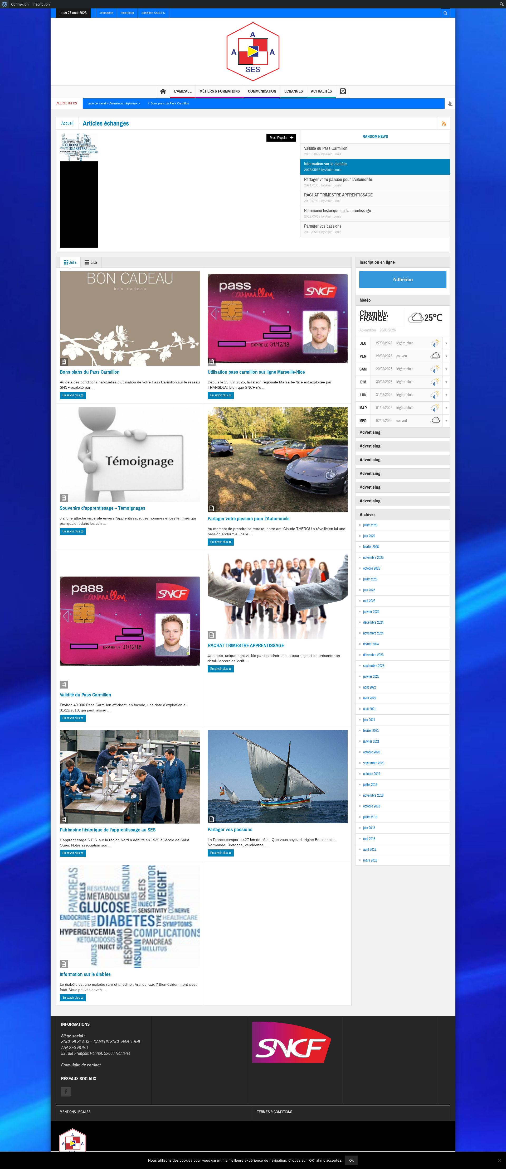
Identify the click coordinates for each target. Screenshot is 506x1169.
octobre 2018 (371, 806)
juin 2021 (369, 720)
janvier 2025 (371, 611)
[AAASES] (253, 51)
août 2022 (369, 687)
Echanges (293, 91)
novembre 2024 (373, 633)
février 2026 (371, 547)
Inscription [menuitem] (41, 4)
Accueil (67, 123)
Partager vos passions (230, 829)
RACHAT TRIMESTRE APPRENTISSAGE (246, 645)
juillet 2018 (370, 817)
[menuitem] (4, 4)
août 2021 (369, 709)
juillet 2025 (370, 579)
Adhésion (403, 279)
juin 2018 (369, 828)
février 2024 (371, 644)
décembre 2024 (373, 622)
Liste (94, 262)
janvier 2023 (371, 676)
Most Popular (279, 138)
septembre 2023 (373, 665)
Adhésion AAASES (153, 13)
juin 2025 (369, 590)
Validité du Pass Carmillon (85, 695)
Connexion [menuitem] (20, 4)
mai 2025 (369, 601)
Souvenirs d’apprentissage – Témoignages (102, 508)
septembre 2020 (373, 763)
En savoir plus (71, 395)
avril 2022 (369, 698)
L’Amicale (183, 91)
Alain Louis (333, 154)
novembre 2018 (373, 795)
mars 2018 (370, 860)
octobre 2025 (371, 568)
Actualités (321, 91)
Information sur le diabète (85, 974)
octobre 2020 (371, 752)
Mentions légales (75, 1112)
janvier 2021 (371, 741)
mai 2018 (369, 838)
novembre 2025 (373, 557)
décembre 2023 (373, 655)
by (323, 154)
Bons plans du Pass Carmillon (100, 103)
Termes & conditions (274, 1112)
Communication (262, 91)
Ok (351, 1160)
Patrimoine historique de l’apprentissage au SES (107, 830)
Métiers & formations (220, 91)
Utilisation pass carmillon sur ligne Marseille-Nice (256, 372)
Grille (72, 262)
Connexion (106, 13)
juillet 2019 (370, 784)
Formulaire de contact (81, 1065)
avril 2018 (369, 849)
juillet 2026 (370, 525)
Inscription (127, 13)
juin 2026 (369, 536)
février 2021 (371, 730)
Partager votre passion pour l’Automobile (249, 519)
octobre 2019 (371, 774)
